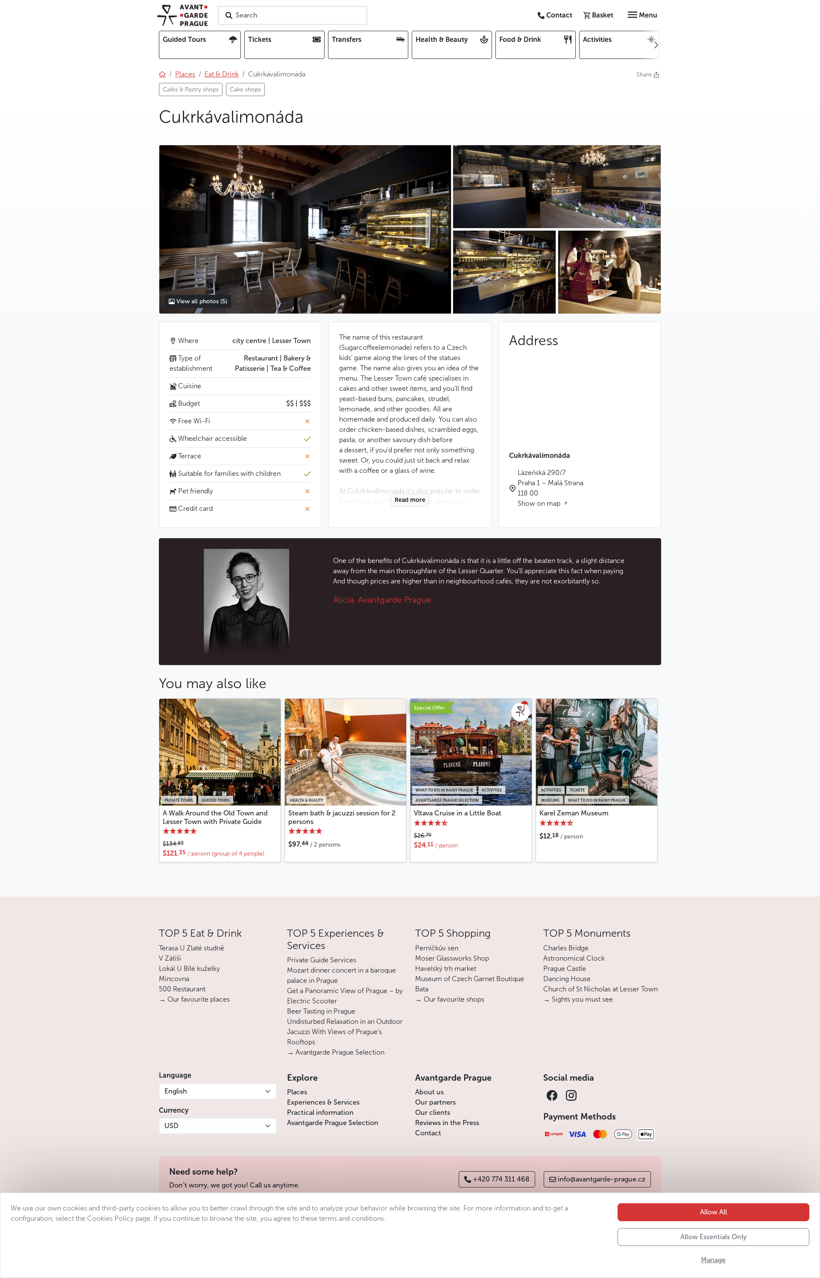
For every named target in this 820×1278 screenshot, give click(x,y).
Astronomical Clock (574, 958)
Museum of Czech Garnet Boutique (469, 979)
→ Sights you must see (578, 999)
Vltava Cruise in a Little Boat (457, 813)
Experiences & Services (323, 1102)
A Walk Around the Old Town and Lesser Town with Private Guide (215, 817)
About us (429, 1092)
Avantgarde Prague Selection (332, 1123)
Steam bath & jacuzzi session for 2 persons (341, 817)
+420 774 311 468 (501, 1179)
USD (171, 1126)
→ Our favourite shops (449, 999)
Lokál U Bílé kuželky (189, 968)
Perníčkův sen (436, 948)
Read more (410, 500)
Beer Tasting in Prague (321, 1011)
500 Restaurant (182, 989)
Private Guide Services (321, 960)
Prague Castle (564, 968)
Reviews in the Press (447, 1123)
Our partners (435, 1102)
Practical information (320, 1112)
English (175, 1091)
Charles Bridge (566, 948)
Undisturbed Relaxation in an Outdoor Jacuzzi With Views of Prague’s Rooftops (345, 1031)
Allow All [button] (713, 1212)
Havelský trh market (445, 968)
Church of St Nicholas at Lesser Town (600, 989)
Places (297, 1092)
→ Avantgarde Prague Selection (335, 1052)
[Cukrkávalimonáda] (305, 229)
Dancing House (567, 979)
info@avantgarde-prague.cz (601, 1179)
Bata (421, 989)
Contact (428, 1133)
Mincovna (174, 979)
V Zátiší (170, 958)
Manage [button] (713, 1260)
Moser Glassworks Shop (452, 958)
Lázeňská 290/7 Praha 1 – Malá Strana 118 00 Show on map (550, 488)
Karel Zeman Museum (574, 813)
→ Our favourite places (194, 999)
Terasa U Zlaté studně (191, 948)
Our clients (432, 1112)
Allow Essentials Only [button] (713, 1237)
